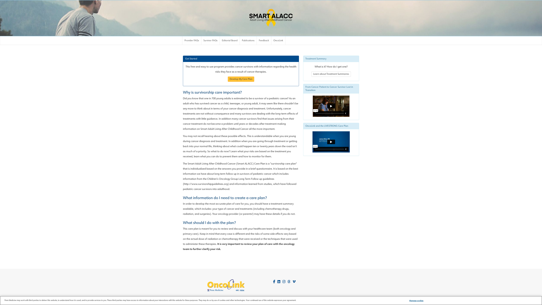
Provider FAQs (191, 40)
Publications (248, 40)
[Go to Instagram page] (283, 281)
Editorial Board (230, 40)
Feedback (264, 40)
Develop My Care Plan (241, 79)
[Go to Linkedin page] (278, 281)
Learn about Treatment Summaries (331, 74)
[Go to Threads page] (289, 281)
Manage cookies (416, 300)
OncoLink (278, 40)
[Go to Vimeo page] (294, 281)
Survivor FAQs (210, 40)
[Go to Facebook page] (274, 281)
